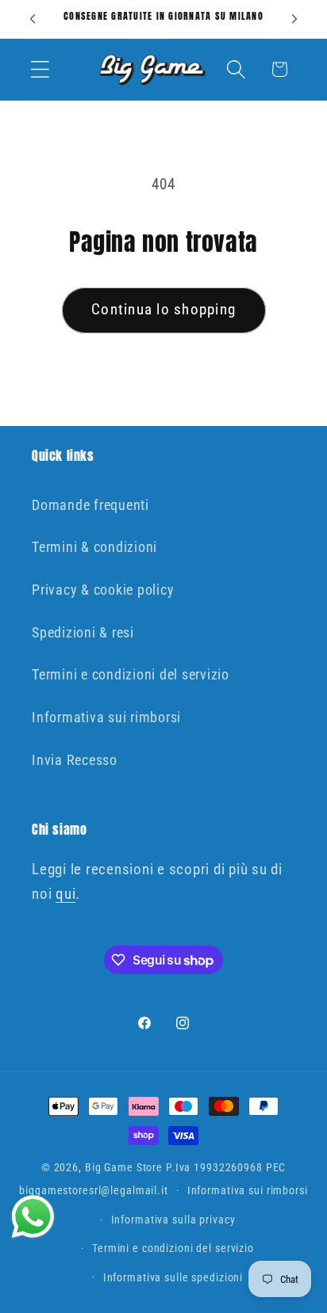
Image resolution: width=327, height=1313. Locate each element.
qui (65, 894)
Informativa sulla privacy (173, 1219)
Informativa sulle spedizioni (173, 1277)
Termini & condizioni (94, 547)
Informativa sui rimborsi (106, 717)
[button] (40, 69)
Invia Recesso (74, 760)
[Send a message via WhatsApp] (33, 1217)
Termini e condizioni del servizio (130, 675)
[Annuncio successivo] (294, 19)
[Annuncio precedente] (32, 19)
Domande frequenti (90, 505)
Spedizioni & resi (83, 633)
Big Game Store (124, 1167)
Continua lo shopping (163, 309)
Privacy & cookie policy (103, 590)
